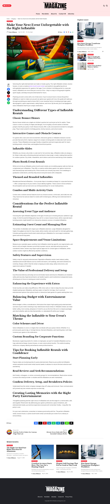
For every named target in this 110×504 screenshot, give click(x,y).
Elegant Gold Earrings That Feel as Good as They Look (67, 464)
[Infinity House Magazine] (55, 489)
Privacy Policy (68, 497)
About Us (40, 497)
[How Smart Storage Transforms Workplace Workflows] (90, 30)
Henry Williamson (13, 32)
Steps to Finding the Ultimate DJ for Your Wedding (94, 58)
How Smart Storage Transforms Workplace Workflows (88, 44)
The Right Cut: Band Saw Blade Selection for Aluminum (16, 449)
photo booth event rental (37, 86)
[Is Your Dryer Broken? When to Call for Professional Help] (81, 66)
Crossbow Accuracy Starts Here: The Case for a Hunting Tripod (41, 465)
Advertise (53, 497)
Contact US (61, 497)
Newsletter (47, 497)
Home (8, 18)
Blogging (14, 18)
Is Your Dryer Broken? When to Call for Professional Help (94, 67)
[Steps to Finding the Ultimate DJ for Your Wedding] (81, 57)
